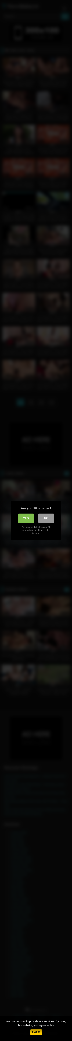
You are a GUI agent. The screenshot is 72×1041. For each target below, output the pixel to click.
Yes (26, 518)
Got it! (36, 1032)
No (46, 518)
